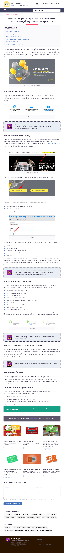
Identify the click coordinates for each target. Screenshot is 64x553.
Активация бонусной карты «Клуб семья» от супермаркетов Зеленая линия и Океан (51, 444)
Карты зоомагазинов (28, 527)
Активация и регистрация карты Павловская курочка (12, 443)
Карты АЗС (8, 527)
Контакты (39, 542)
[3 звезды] (34, 418)
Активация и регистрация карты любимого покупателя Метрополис (32, 471)
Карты (5, 438)
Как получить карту (12, 31)
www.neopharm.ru (53, 143)
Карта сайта (39, 539)
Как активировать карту (14, 34)
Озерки (38, 517)
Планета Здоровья (10, 517)
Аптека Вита (30, 517)
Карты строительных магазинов (14, 530)
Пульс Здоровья (51, 514)
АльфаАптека (8, 514)
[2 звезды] (32, 418)
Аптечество (45, 517)
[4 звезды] (36, 418)
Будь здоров (25, 514)
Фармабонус (21, 517)
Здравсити (34, 514)
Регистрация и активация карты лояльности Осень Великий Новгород (51, 471)
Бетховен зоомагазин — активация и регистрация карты (31, 443)
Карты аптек (16, 527)
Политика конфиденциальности (44, 544)
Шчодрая (17, 514)
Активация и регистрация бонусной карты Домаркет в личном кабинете (12, 472)
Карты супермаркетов (31, 530)
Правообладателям (41, 541)
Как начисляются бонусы (14, 36)
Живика (53, 517)
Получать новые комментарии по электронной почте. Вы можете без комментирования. (29, 499)
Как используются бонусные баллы (17, 39)
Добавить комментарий (12, 503)
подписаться (39, 499)
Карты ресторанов (41, 527)
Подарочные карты (46, 530)
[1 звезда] (31, 418)
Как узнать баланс (12, 41)
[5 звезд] (37, 418)
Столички (42, 514)
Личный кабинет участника (15, 44)
